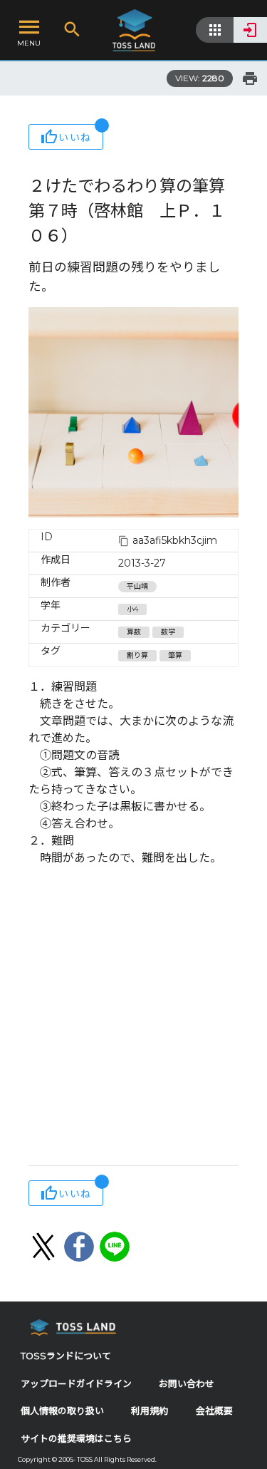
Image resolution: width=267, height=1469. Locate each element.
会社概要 (214, 1411)
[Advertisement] (133, 1017)
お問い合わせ (186, 1383)
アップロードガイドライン (76, 1383)
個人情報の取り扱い (62, 1411)
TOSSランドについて (66, 1356)
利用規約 (149, 1411)
